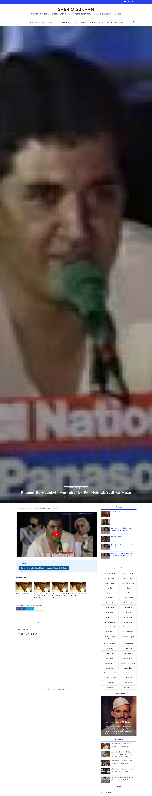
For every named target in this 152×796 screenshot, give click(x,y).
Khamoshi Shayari (110, 622)
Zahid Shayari (127, 683)
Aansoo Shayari (128, 573)
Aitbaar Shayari (110, 578)
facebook (22, 609)
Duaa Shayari (109, 598)
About (23, 2)
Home (17, 2)
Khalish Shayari (128, 617)
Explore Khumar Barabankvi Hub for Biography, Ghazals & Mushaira (44, 568)
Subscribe (37, 2)
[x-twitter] (128, 2)
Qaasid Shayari (110, 649)
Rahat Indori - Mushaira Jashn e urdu (122, 769)
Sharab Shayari (110, 663)
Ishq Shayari (116, 511)
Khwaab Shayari (128, 627)
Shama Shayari (128, 658)
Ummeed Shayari (110, 678)
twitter (31, 609)
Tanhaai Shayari (110, 668)
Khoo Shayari (109, 632)
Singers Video (80, 22)
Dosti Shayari (127, 593)
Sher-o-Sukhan (76, 10)
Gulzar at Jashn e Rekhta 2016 (120, 743)
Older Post (61, 689)
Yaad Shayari (110, 683)
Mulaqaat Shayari (128, 637)
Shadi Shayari (109, 658)
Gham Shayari (128, 603)
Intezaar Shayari (110, 617)
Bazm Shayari (110, 583)
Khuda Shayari (116, 536)
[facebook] (132, 2)
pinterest (39, 609)
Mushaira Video (64, 22)
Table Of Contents (114, 22)
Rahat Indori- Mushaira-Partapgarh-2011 (123, 777)
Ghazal (51, 22)
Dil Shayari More (109, 593)
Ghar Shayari (110, 607)
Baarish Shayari (128, 578)
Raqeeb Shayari (110, 653)
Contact (30, 2)
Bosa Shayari (110, 588)
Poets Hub (40, 22)
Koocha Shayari (128, 632)
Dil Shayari (127, 588)
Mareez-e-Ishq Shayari (110, 638)
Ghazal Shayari (128, 607)
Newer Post (51, 689)
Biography (107, 792)
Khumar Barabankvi (71, 488)
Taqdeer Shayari (128, 668)
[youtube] (125, 2)
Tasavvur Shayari (110, 673)
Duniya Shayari (128, 598)
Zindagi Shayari (110, 687)
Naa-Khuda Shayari (110, 644)
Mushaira (84, 488)
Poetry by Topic (96, 22)
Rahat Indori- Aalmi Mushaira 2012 (121, 760)
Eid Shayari (110, 603)
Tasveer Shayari (128, 673)
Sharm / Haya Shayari (128, 663)
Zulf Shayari (116, 520)
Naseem (68, 497)
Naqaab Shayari (128, 644)
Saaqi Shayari (127, 653)
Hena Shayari (110, 612)
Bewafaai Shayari (128, 583)
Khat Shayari (128, 622)
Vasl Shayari (128, 678)
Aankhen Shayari (109, 573)
